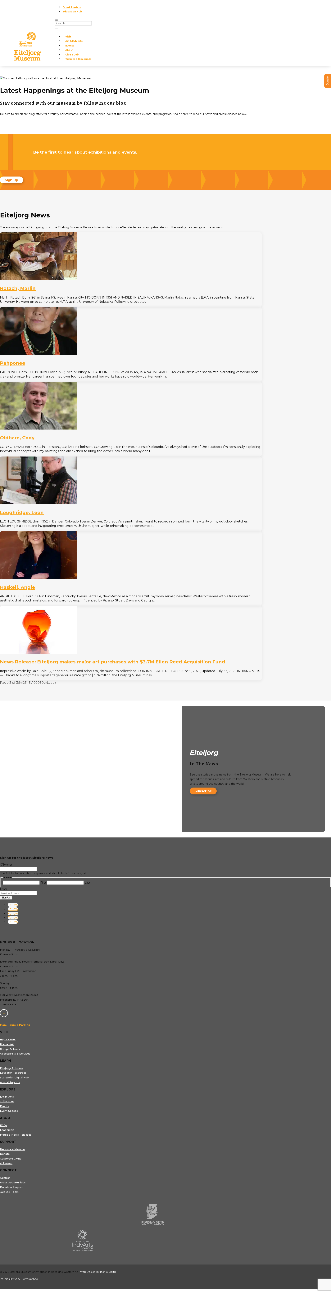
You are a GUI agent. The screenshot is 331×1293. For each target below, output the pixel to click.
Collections (7, 1101)
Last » (51, 682)
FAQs (3, 1125)
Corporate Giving (10, 1158)
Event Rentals (72, 7)
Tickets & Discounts (78, 59)
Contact (5, 1177)
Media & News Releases (15, 1134)
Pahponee (12, 363)
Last (87, 882)
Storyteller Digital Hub (14, 1077)
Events (69, 45)
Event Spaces (9, 1110)
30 (42, 682)
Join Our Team (9, 1191)
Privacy (15, 1278)
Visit (68, 36)
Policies (5, 1278)
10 (34, 682)
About (69, 50)
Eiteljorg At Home (11, 1068)
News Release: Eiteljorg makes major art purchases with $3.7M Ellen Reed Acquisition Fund (112, 662)
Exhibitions (7, 1096)
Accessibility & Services (15, 1053)
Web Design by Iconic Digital (98, 1272)
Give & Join (72, 54)
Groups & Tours (10, 1049)
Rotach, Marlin (18, 288)
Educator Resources (13, 1072)
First (43, 882)
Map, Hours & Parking (15, 1024)
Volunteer (6, 1163)
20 (38, 682)
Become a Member (12, 1149)
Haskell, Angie (17, 587)
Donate (5, 1153)
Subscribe (203, 791)
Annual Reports (10, 1082)
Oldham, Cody (17, 437)
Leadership (7, 1129)
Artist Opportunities (13, 1182)
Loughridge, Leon (22, 512)
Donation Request (12, 1187)
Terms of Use (30, 1278)
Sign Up (11, 180)
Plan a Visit (7, 1044)
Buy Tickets (8, 1039)
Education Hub (72, 11)
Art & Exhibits (74, 41)
